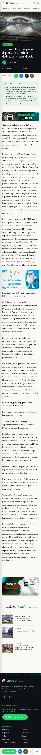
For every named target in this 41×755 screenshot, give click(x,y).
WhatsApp (10, 752)
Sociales (5, 739)
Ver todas (32, 607)
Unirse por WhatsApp (17, 717)
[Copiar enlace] (37, 76)
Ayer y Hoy (17, 9)
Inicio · (4, 14)
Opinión (25, 742)
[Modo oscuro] (38, 3)
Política (24, 730)
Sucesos (27, 9)
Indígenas (25, 739)
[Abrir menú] (3, 3)
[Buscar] (34, 3)
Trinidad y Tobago (9, 742)
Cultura (4, 736)
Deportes (5, 733)
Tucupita (25, 733)
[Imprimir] (31, 751)
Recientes (6, 9)
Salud (24, 736)
